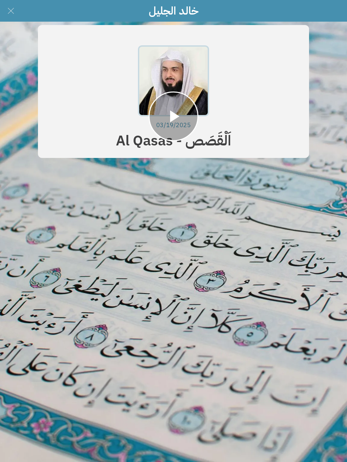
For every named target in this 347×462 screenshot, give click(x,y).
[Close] (11, 11)
